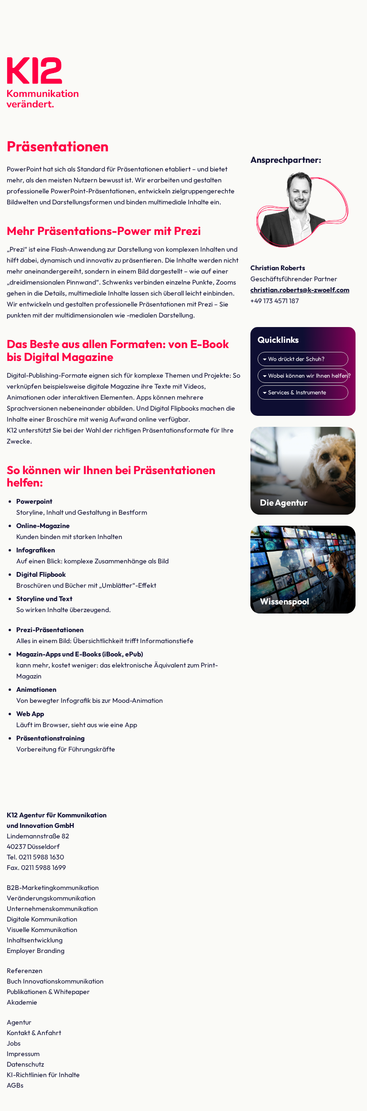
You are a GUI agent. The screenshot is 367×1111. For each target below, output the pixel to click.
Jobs (14, 1043)
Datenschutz (25, 1064)
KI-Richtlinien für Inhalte (43, 1074)
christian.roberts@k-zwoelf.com (299, 290)
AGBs (15, 1085)
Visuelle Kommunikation (42, 929)
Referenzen (25, 970)
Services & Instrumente (296, 392)
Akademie (22, 1002)
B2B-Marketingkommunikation (53, 887)
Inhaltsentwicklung (35, 940)
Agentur (19, 1022)
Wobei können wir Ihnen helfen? (307, 375)
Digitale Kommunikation (42, 919)
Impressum (23, 1053)
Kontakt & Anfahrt (34, 1032)
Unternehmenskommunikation (52, 908)
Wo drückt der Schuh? (295, 358)
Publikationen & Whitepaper (48, 991)
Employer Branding (36, 950)
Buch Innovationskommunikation (55, 981)
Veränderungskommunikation (51, 898)
